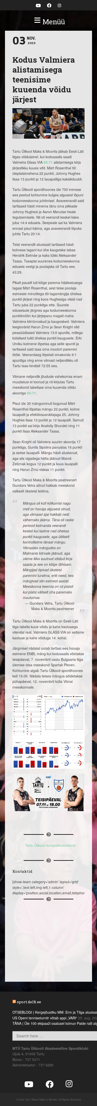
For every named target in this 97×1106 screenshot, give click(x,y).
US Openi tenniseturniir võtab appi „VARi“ (44, 1017)
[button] (48, 22)
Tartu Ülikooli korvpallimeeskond (50, 845)
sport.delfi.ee (29, 1001)
